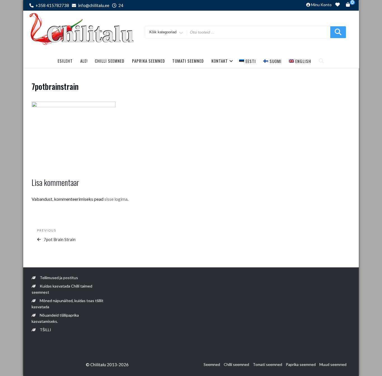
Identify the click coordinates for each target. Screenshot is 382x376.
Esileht (65, 61)
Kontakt (219, 61)
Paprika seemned (148, 61)
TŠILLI (45, 329)
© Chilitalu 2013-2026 (107, 364)
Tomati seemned (188, 61)
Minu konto (321, 4)
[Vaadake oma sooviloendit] (337, 5)
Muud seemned (332, 364)
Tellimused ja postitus (59, 277)
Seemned (212, 364)
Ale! (84, 61)
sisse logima (116, 199)
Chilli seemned (109, 61)
